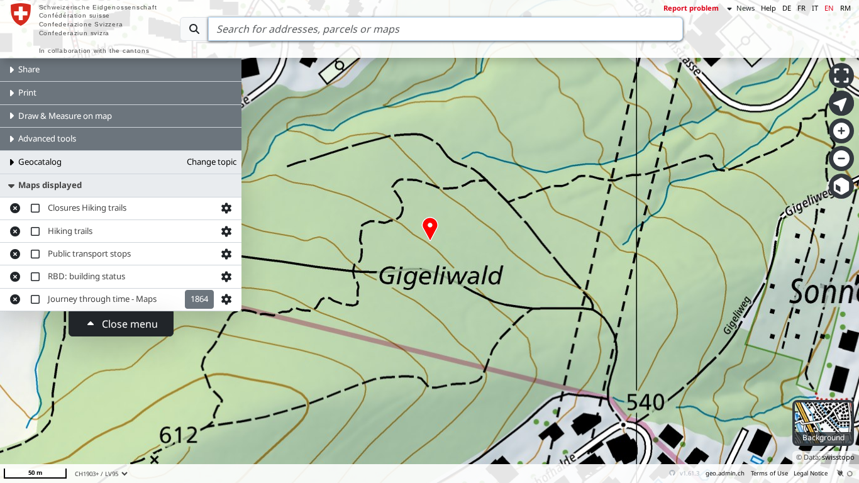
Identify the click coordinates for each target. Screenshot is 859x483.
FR (801, 8)
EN (829, 8)
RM (845, 8)
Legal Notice (811, 473)
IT (815, 8)
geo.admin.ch (725, 473)
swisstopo (838, 457)
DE (786, 8)
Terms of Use (769, 473)
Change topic (211, 161)
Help (768, 8)
